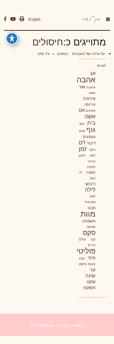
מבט (91, 207)
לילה (90, 189)
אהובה (90, 87)
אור (82, 86)
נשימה (90, 226)
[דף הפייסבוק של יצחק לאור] (5, 19)
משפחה (88, 220)
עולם (82, 239)
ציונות (91, 264)
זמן (82, 148)
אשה (90, 116)
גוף (90, 129)
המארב (62, 53)
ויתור (92, 149)
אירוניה (89, 98)
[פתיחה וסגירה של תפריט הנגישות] (12, 38)
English (34, 19)
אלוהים (90, 110)
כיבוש (90, 183)
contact (64, 325)
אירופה (89, 104)
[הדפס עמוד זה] (22, 19)
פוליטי (86, 250)
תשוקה (89, 287)
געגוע (82, 131)
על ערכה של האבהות (88, 53)
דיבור (91, 142)
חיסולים (47, 41)
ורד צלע (44, 53)
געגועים (89, 136)
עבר (92, 239)
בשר (82, 123)
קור (92, 269)
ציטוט (82, 263)
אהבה (86, 78)
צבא (82, 258)
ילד (81, 172)
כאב (92, 177)
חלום (82, 155)
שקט (91, 281)
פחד (91, 257)
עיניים (91, 245)
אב (92, 72)
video (77, 325)
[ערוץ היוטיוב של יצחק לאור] (13, 19)
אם (82, 109)
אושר (92, 92)
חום (92, 155)
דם (82, 142)
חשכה (90, 172)
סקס (89, 232)
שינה (90, 275)
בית (91, 122)
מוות (88, 213)
